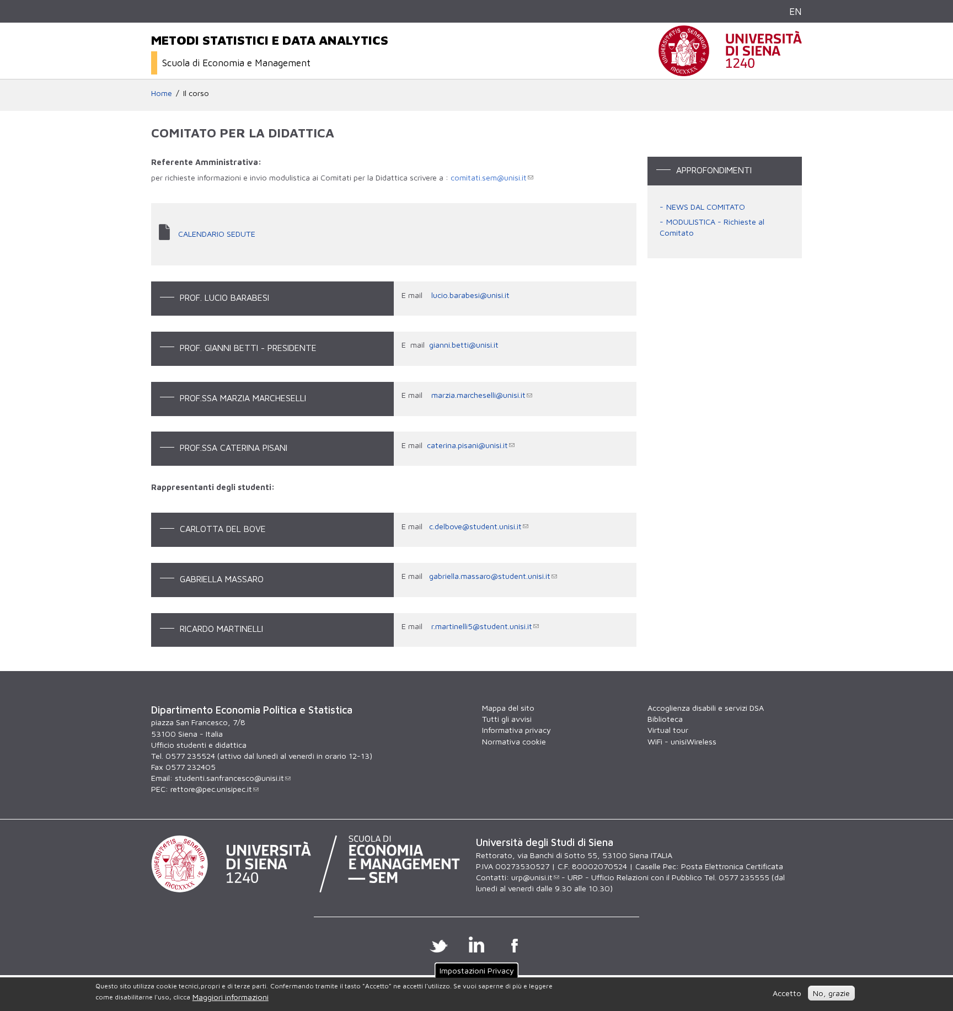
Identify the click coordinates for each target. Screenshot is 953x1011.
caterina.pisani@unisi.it (467, 445)
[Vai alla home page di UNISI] (730, 70)
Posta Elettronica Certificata (732, 866)
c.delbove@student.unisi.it (475, 526)
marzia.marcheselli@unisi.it (478, 395)
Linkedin (476, 944)
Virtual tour (667, 730)
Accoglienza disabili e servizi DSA (705, 707)
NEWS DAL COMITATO (705, 206)
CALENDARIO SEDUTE (216, 233)
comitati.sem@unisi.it (489, 177)
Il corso (196, 93)
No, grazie (831, 992)
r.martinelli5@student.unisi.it (481, 626)
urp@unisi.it (532, 877)
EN (795, 11)
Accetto (787, 992)
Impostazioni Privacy (477, 970)
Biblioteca (665, 718)
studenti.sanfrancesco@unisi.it (229, 778)
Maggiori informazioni (230, 997)
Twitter (438, 944)
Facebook (514, 944)
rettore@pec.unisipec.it (211, 789)
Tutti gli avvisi (507, 718)
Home (161, 93)
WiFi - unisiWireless (681, 741)
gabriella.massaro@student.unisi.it (489, 576)
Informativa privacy (516, 730)
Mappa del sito (508, 707)
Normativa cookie (514, 741)
